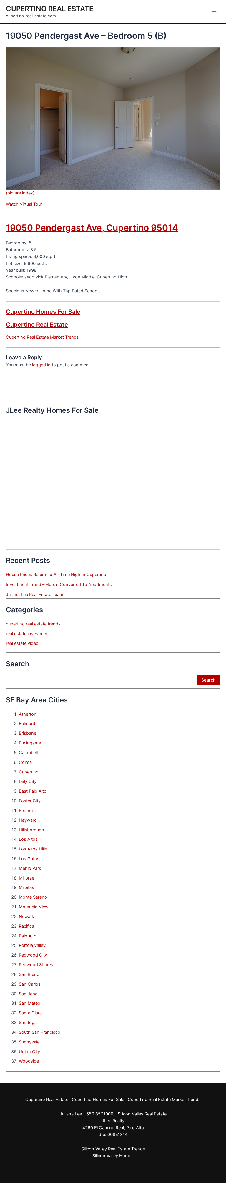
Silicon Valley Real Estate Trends (113, 1149)
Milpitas (26, 887)
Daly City (27, 781)
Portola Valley (32, 945)
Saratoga (28, 1022)
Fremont (27, 810)
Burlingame (30, 743)
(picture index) (20, 193)
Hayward (28, 820)
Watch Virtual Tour (24, 204)
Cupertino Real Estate (49, 8)
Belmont (27, 723)
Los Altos (28, 839)
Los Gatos (29, 858)
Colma (25, 762)
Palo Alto (27, 936)
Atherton (27, 714)
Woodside (29, 1061)
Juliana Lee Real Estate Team (34, 594)
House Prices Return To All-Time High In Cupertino (56, 574)
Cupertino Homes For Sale (43, 311)
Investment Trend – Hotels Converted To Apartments (59, 584)
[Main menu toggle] (214, 11)
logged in (41, 365)
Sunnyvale (29, 1042)
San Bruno (29, 974)
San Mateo (29, 1003)
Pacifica (26, 926)
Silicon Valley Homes (113, 1155)
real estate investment (28, 633)
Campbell (28, 752)
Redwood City (33, 955)
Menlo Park (30, 868)
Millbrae (26, 878)
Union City (29, 1051)
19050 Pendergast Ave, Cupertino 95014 (92, 227)
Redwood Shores (36, 964)
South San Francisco (39, 1032)
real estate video (22, 643)
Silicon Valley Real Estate (142, 1114)
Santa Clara (30, 1013)
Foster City (30, 800)
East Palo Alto (32, 791)
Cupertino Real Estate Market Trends (42, 337)
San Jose (28, 993)
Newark (26, 916)
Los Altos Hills (33, 849)
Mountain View (34, 907)
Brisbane (27, 733)
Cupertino (29, 772)
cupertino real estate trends (33, 624)
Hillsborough (31, 830)
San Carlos (30, 984)
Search (208, 680)
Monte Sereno (33, 897)
